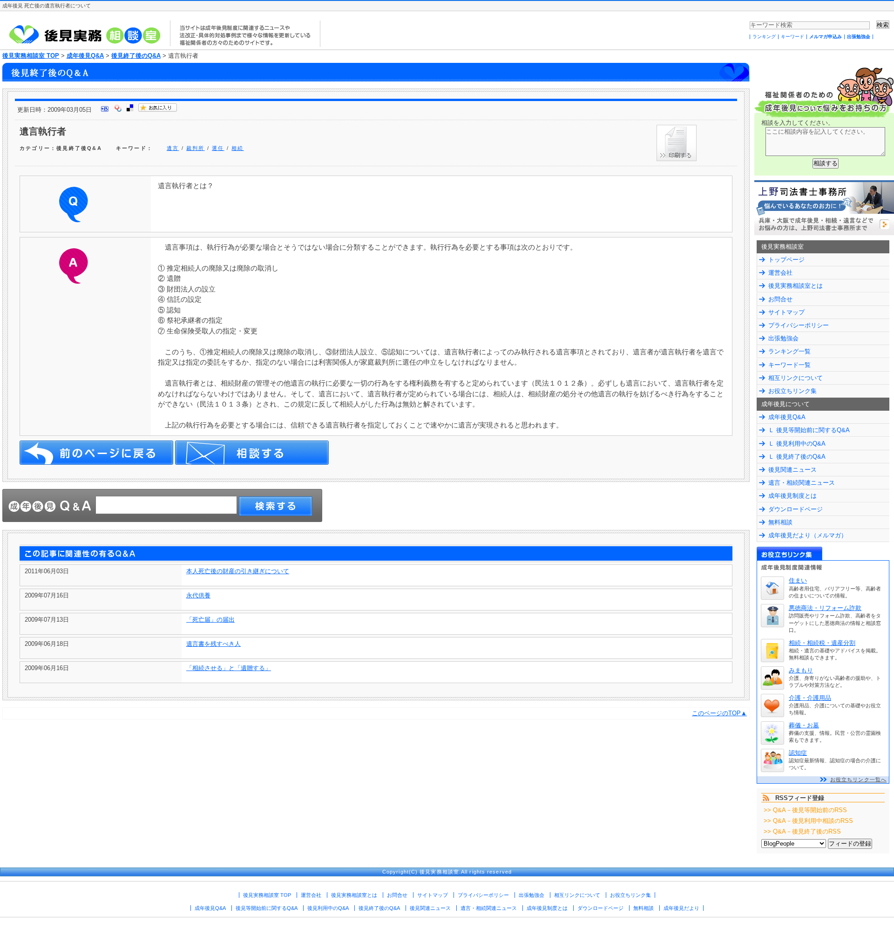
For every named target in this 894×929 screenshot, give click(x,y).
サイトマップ (786, 312)
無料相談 (780, 522)
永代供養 (198, 595)
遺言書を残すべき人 (213, 643)
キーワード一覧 (789, 364)
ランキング (764, 36)
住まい (798, 580)
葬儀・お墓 (804, 725)
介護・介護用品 (810, 697)
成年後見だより (681, 908)
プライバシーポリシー (798, 325)
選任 (218, 148)
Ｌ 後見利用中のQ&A (797, 443)
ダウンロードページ (795, 509)
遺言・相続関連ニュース (801, 482)
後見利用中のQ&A (328, 908)
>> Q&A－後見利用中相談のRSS (808, 820)
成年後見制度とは (792, 495)
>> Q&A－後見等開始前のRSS (805, 810)
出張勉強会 (858, 36)
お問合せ (780, 299)
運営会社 (780, 272)
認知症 (798, 752)
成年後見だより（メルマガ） (807, 535)
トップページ (786, 259)
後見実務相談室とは (795, 285)
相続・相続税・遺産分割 (822, 642)
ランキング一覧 (789, 351)
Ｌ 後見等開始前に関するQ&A (809, 430)
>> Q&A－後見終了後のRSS (802, 831)
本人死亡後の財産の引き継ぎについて (237, 571)
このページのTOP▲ (719, 713)
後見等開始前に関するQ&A (267, 908)
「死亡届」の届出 (210, 619)
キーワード (792, 36)
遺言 (173, 148)
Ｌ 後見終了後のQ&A (797, 456)
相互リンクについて (795, 377)
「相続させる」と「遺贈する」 (228, 668)
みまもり (801, 670)
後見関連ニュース (792, 469)
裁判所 (195, 148)
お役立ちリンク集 (792, 390)
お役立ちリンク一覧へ (858, 779)
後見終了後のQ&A (136, 55)
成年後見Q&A (85, 55)
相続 (237, 148)
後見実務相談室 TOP (30, 55)
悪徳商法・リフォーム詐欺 (825, 607)
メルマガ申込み (825, 36)
